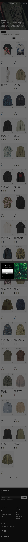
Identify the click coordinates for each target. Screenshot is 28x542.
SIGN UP (7, 273)
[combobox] (3, 271)
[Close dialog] (26, 263)
